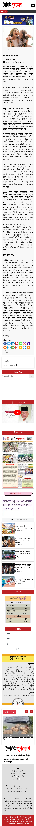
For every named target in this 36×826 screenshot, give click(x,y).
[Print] (5, 347)
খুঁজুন (31, 376)
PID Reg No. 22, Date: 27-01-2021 (17, 791)
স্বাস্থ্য (22, 779)
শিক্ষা (23, 776)
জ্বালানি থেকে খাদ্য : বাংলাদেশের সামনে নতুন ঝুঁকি (24, 527)
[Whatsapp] (20, 343)
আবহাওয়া (12, 774)
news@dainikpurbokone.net (20, 786)
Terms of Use (23, 788)
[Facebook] (5, 343)
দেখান (18, 649)
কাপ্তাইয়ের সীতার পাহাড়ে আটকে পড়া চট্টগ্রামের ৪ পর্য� (23, 567)
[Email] (13, 347)
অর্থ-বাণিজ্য (14, 771)
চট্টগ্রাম (19, 774)
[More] (28, 347)
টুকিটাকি (13, 776)
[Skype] (9, 347)
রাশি (19, 776)
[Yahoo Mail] (28, 343)
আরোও (17, 591)
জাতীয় (24, 774)
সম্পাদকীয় (15, 779)
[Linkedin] (13, 343)
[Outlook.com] (24, 347)
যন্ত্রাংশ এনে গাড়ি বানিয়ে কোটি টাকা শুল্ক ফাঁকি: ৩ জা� (22, 554)
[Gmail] (16, 347)
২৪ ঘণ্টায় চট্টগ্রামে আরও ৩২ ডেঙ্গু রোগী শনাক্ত (24, 580)
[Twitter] (9, 343)
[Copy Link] (20, 347)
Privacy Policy (11, 788)
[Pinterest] (16, 343)
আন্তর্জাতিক (22, 771)
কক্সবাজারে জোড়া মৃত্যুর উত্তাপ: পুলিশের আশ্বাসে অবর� (22, 540)
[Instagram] (24, 343)
